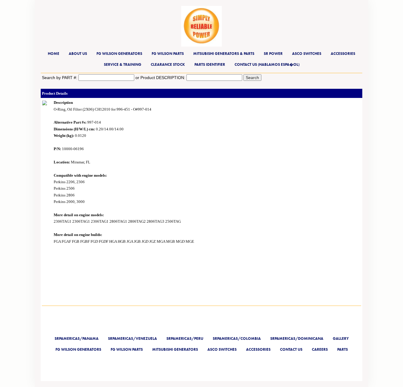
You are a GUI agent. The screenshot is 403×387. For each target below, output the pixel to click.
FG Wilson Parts (168, 53)
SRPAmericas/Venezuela (132, 338)
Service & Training (122, 64)
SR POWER (273, 53)
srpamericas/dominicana (296, 338)
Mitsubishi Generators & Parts (223, 53)
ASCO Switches (306, 53)
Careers (320, 349)
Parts (342, 349)
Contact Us (291, 349)
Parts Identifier (209, 64)
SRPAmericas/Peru (184, 338)
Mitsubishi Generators (175, 349)
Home (53, 53)
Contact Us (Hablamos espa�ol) (267, 64)
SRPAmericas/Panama (77, 338)
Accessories (343, 53)
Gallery (341, 338)
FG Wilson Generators (119, 53)
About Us (78, 53)
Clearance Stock (168, 64)
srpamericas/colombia (237, 338)
